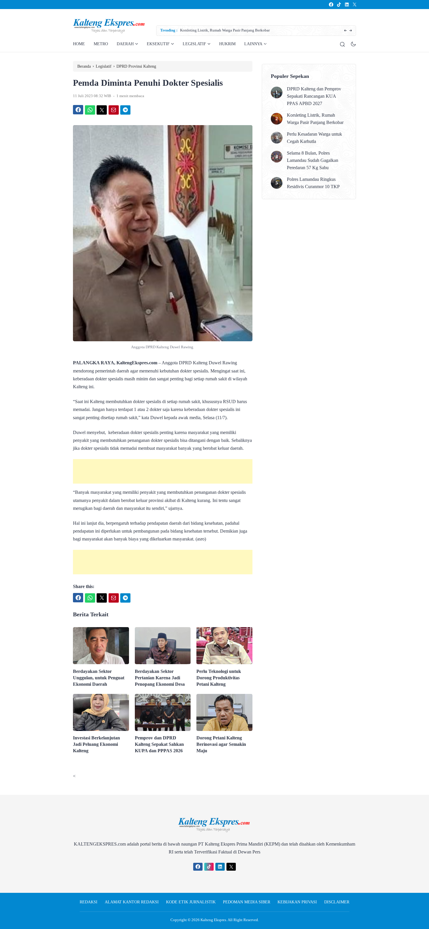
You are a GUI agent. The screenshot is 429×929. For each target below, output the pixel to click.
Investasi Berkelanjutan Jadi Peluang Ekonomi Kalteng (96, 744)
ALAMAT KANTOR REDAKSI (132, 902)
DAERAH (125, 44)
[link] (331, 4)
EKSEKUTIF (158, 44)
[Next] (350, 30)
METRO (101, 44)
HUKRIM (227, 44)
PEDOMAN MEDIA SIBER (246, 902)
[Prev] (345, 30)
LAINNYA (253, 44)
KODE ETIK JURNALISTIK (191, 902)
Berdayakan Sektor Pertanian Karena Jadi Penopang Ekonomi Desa (160, 678)
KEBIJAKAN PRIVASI (297, 902)
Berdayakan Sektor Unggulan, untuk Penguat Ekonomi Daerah (98, 678)
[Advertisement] (162, 471)
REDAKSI (88, 902)
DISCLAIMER (336, 902)
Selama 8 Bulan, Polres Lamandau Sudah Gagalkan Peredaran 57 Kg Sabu (312, 160)
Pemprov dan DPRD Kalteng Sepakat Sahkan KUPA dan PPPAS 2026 (159, 744)
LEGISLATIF (194, 44)
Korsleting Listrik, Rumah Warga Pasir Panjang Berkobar (225, 30)
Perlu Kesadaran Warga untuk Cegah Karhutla (314, 138)
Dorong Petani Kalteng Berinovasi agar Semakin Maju (221, 744)
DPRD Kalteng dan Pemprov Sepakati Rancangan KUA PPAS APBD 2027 (314, 96)
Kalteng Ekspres (213, 920)
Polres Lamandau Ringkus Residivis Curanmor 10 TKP (313, 183)
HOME (79, 44)
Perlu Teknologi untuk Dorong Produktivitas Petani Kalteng (218, 678)
